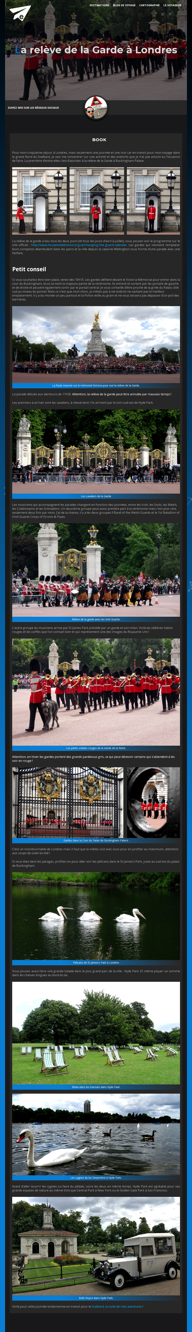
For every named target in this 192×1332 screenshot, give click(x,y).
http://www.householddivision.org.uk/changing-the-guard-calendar (79, 245)
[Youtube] (71, 107)
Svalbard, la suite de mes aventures (117, 1306)
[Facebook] (64, 107)
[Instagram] (78, 107)
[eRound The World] (20, 13)
